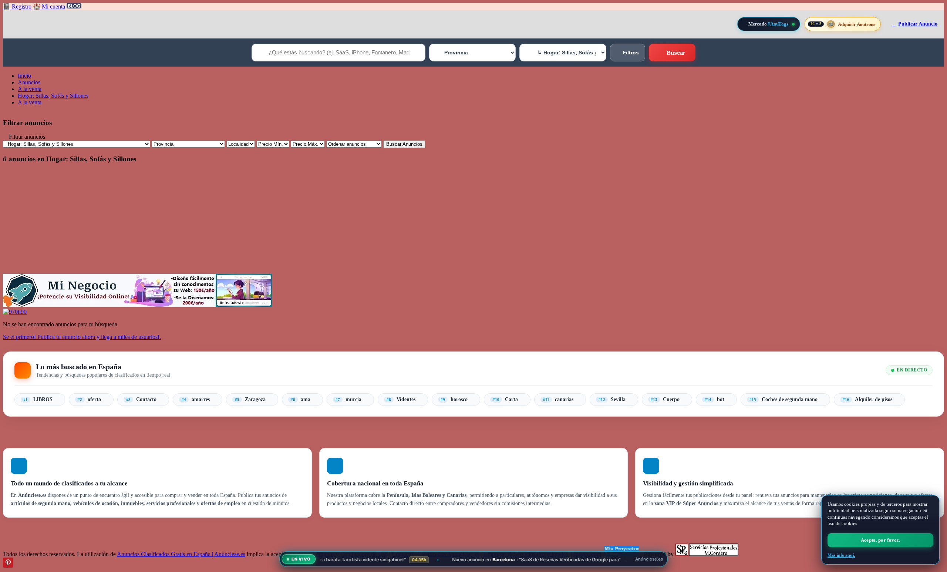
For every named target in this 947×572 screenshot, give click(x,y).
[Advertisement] (225, 222)
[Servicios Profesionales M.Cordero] (706, 554)
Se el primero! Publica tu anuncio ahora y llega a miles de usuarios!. (82, 337)
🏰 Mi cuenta (49, 6)
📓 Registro (17, 6)
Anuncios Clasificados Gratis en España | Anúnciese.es (181, 554)
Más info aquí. (841, 555)
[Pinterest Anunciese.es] (8, 565)
